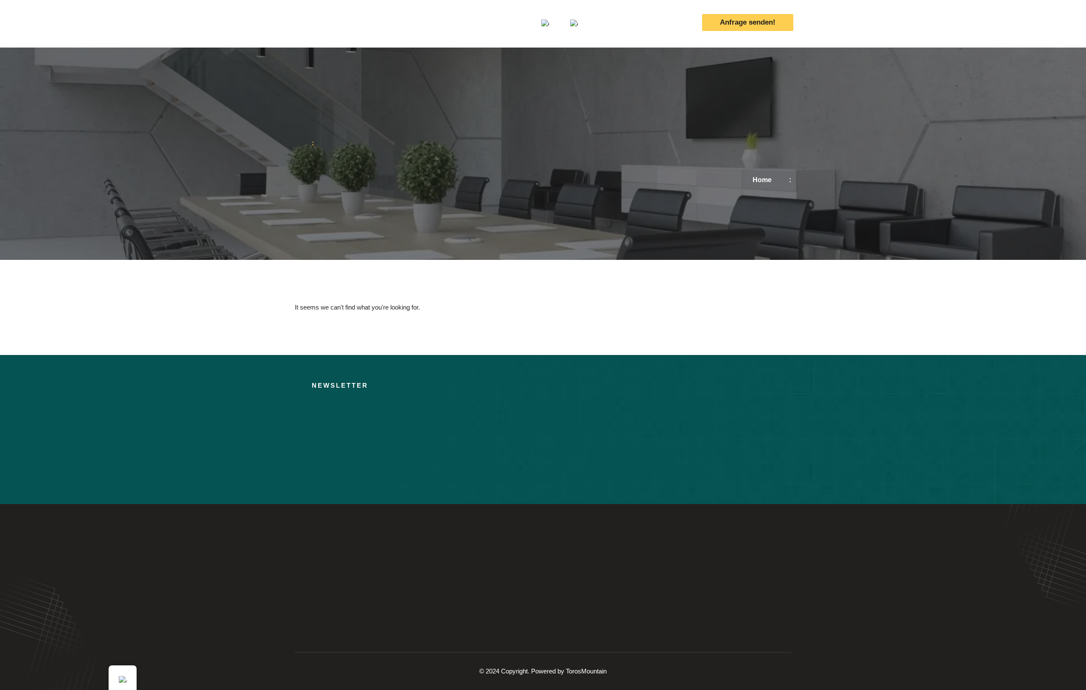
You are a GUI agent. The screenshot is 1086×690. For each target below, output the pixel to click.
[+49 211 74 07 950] (608, 23)
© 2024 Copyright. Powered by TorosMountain (543, 671)
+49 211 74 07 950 (650, 24)
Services (423, 23)
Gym (460, 23)
